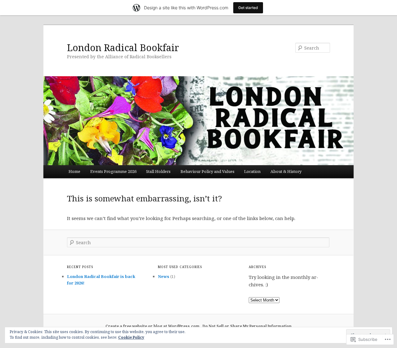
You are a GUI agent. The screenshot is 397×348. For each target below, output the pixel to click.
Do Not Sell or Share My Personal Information (247, 326)
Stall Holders (158, 171)
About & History (285, 171)
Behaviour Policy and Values (207, 171)
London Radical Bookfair (123, 47)
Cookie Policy (131, 337)
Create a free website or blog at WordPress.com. (153, 326)
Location (252, 171)
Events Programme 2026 (113, 171)
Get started (248, 7)
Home (74, 171)
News (163, 276)
